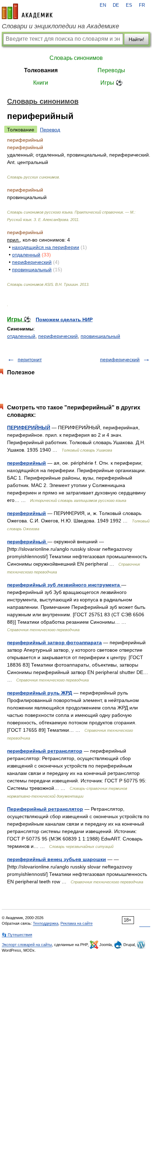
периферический (32, 262)
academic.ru (27, 11)
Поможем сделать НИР (64, 319)
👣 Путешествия (17, 935)
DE (116, 5)
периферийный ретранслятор (44, 751)
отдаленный (26, 254)
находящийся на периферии (45, 247)
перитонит (30, 359)
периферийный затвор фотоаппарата (54, 642)
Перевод (50, 129)
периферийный (26, 463)
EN (103, 5)
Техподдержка (45, 923)
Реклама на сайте (76, 923)
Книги (40, 83)
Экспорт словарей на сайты (27, 944)
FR (142, 5)
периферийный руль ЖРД (39, 693)
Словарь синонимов (76, 58)
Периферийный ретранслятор (45, 809)
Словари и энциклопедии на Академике (60, 26)
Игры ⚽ (111, 83)
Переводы (111, 70)
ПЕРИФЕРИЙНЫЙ (28, 427)
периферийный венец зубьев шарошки (56, 859)
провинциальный (32, 269)
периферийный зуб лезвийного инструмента (64, 585)
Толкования (41, 70)
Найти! (136, 39)
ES (129, 5)
